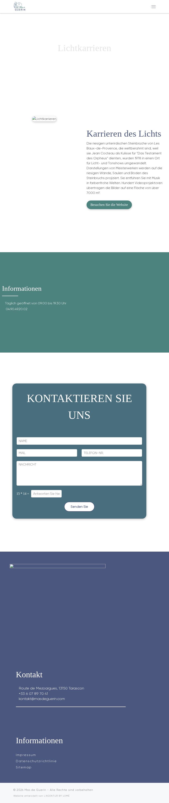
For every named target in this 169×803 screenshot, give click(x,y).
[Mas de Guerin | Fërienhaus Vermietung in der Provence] (19, 6)
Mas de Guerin (35, 789)
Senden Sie (79, 507)
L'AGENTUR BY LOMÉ (57, 796)
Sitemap (24, 767)
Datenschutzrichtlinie (36, 761)
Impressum (26, 755)
